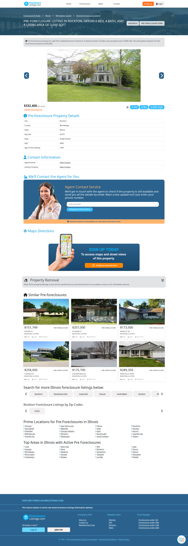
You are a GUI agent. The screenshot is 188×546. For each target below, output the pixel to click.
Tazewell (100, 454)
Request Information (79, 209)
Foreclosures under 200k (149, 528)
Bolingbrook (30, 434)
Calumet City (138, 434)
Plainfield (29, 431)
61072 (37, 411)
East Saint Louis (67, 426)
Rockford (38, 394)
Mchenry (64, 434)
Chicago (28, 426)
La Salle (100, 457)
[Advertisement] (94, 473)
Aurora (135, 431)
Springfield (29, 428)
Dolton (135, 436)
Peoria (99, 426)
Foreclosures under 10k (148, 520)
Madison (64, 452)
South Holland (102, 436)
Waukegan (65, 436)
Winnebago (29, 452)
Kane (63, 449)
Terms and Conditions (108, 539)
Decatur (136, 428)
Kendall (64, 454)
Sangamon (101, 452)
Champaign (29, 457)
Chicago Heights (67, 431)
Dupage (28, 449)
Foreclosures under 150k (149, 525)
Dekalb (135, 457)
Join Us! (59, 529)
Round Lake (101, 434)
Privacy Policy (123, 539)
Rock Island (29, 454)
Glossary (112, 525)
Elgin (99, 431)
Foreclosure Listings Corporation (83, 539)
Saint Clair (65, 446)
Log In (33, 529)
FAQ (110, 522)
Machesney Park (60, 394)
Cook (27, 446)
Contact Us (83, 522)
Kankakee (137, 454)
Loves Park (83, 394)
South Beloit (122, 394)
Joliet (99, 428)
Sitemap (112, 520)
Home (68, 4)
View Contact (65, 162)
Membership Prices (87, 525)
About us (82, 520)
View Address (33, 110)
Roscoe (102, 394)
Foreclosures (84, 4)
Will (98, 446)
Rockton (141, 394)
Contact (116, 4)
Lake (134, 446)
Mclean (64, 457)
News (100, 4)
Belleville (64, 428)
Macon (135, 452)
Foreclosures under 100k (149, 522)
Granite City (30, 436)
